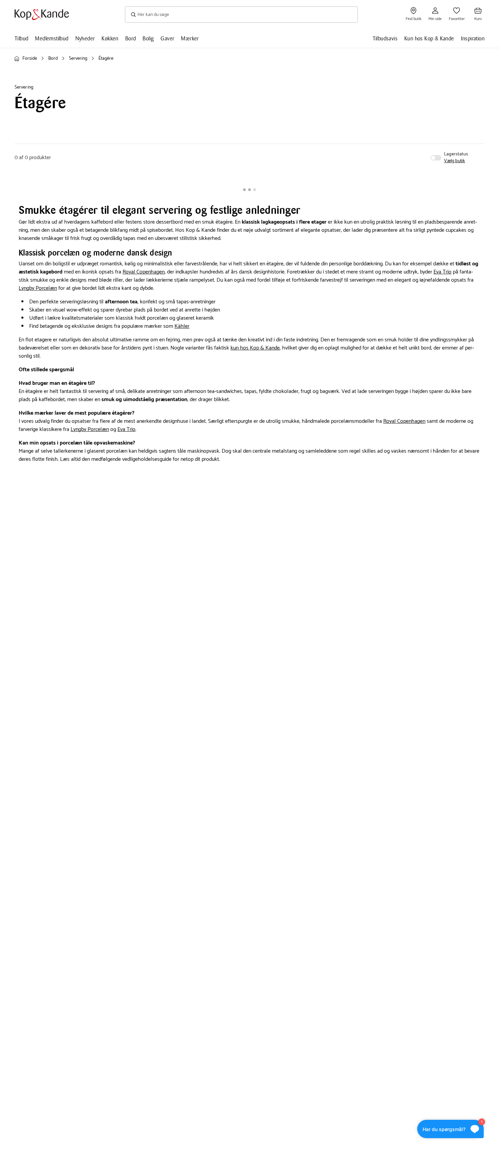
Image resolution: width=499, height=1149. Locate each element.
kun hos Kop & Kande (255, 348)
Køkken (109, 38)
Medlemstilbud (51, 38)
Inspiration (472, 38)
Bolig (148, 38)
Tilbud (21, 38)
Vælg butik (454, 161)
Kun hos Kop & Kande (429, 38)
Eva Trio (442, 272)
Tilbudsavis (385, 38)
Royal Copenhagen (144, 272)
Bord (130, 38)
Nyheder (85, 38)
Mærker (190, 38)
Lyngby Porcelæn (38, 288)
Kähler (181, 326)
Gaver (167, 38)
